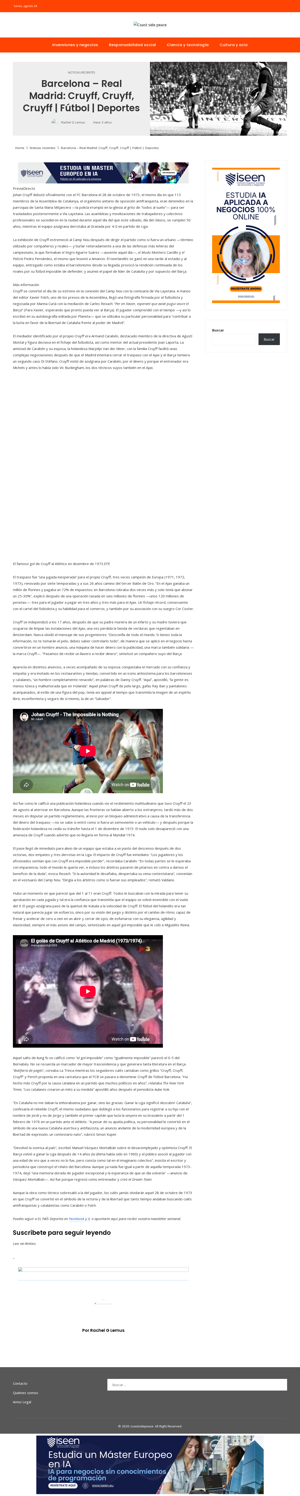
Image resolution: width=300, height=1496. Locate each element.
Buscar (218, 330)
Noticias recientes (81, 72)
